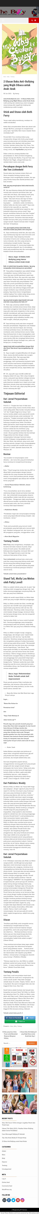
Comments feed (7, 1186)
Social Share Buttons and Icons (10, 1213)
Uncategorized (6, 1169)
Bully (8, 76)
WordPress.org (7, 1189)
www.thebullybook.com (12, 99)
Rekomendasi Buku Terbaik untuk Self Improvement (19, 676)
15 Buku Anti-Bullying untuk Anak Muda (14, 1141)
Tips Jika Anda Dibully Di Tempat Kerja (14, 1138)
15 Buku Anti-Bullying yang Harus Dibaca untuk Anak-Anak (19, 259)
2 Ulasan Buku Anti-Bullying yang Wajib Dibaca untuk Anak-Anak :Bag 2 (27, 1034)
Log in (4, 1178)
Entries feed (6, 1182)
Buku (5, 76)
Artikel (4, 1151)
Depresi (4, 1162)
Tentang (12, 76)
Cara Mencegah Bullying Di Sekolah (13, 1134)
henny (17, 93)
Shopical (15, 1210)
